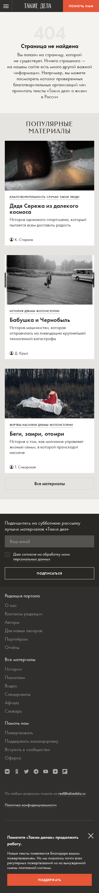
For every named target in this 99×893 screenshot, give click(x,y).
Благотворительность (27, 197)
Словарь (13, 711)
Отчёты (12, 647)
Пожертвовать (19, 732)
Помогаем (15, 677)
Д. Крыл (21, 353)
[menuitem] (6, 6)
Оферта (13, 758)
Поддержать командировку (31, 741)
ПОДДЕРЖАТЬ (49, 880)
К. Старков (24, 239)
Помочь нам (81, 6)
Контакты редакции (24, 614)
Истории (13, 669)
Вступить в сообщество (27, 749)
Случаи (53, 197)
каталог (47, 78)
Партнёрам (16, 639)
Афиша (12, 702)
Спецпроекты (18, 694)
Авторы (12, 622)
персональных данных (31, 559)
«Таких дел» (58, 90)
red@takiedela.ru (72, 793)
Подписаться (49, 573)
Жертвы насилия (23, 425)
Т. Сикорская (25, 467)
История (16, 311)
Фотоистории (48, 311)
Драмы (30, 311)
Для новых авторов (23, 630)
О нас (11, 605)
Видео (11, 686)
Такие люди (70, 197)
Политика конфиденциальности (30, 804)
